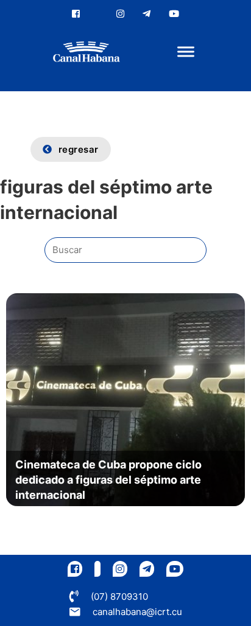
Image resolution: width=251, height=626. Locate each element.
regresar (78, 149)
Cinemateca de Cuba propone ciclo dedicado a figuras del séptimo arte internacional (108, 479)
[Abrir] (185, 52)
